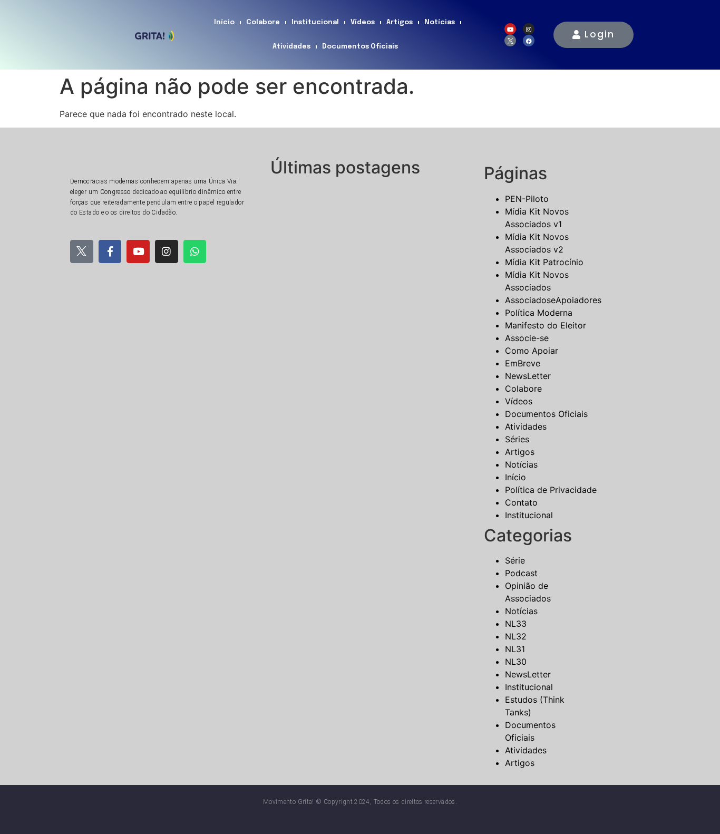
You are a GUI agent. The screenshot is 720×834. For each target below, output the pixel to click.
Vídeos (363, 22)
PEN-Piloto (527, 198)
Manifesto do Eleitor (545, 325)
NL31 (515, 649)
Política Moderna (538, 312)
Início (224, 22)
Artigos (399, 22)
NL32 (516, 636)
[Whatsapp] (195, 251)
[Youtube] (510, 29)
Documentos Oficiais (360, 46)
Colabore (263, 22)
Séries (517, 439)
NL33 (516, 623)
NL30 (516, 661)
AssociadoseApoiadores (553, 300)
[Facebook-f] (110, 251)
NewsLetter (528, 376)
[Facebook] (528, 40)
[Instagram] (528, 29)
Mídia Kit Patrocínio (544, 262)
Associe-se (527, 338)
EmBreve (522, 363)
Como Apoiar (531, 350)
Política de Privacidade (551, 489)
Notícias (439, 22)
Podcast (521, 573)
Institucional (315, 22)
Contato (521, 502)
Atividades (291, 46)
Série (515, 560)
